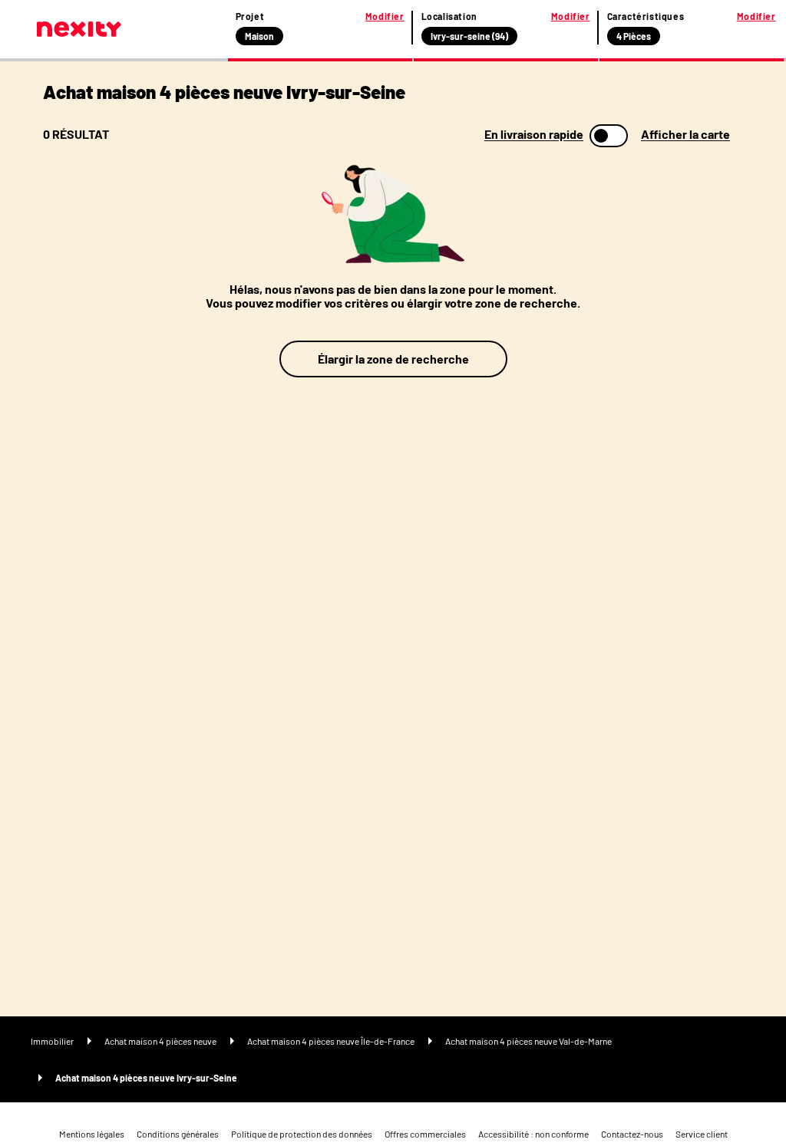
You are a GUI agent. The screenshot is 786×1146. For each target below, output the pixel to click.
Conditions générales (178, 1133)
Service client (701, 1133)
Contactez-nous (632, 1133)
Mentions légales (91, 1133)
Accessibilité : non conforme (533, 1133)
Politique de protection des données (301, 1133)
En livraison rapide (533, 134)
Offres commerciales (425, 1133)
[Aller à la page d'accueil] (79, 29)
